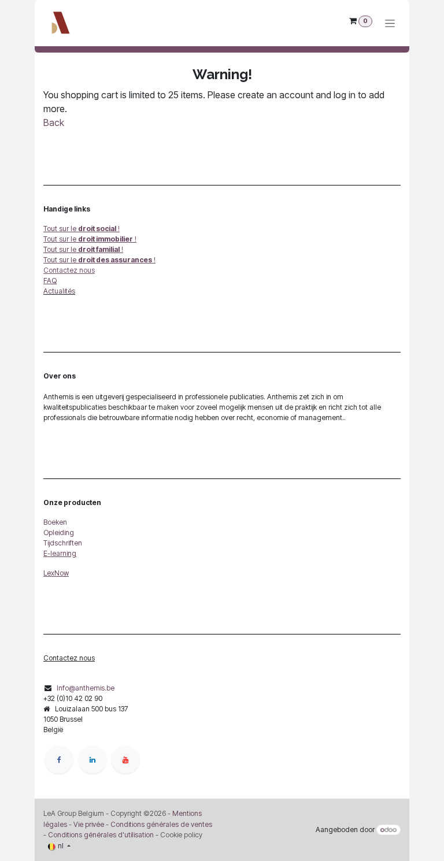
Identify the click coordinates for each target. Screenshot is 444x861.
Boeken (55, 522)
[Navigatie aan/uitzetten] (390, 23)
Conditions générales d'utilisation (101, 834)
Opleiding (58, 532)
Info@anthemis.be (85, 688)
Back (53, 122)
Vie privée (88, 824)
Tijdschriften (62, 543)
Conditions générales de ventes (160, 824)
